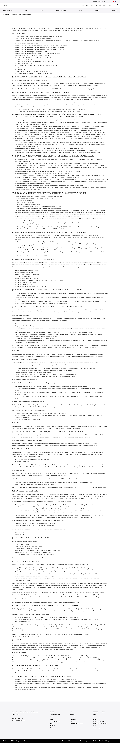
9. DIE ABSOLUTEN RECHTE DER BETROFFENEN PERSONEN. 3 (32, 55)
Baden (80, 10)
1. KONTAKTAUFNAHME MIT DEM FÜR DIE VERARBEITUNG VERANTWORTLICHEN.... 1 (39, 37)
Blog (87, 5)
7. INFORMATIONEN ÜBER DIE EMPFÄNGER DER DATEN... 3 (31, 51)
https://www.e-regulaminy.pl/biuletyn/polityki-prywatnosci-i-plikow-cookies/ (63, 662)
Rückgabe (73, 719)
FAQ (100, 5)
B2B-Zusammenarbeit (99, 721)
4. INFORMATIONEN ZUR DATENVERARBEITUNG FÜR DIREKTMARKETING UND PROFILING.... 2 (41, 45)
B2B (96, 5)
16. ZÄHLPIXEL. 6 (20, 69)
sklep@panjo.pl (20, 720)
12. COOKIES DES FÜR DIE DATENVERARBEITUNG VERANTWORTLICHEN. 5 (36, 61)
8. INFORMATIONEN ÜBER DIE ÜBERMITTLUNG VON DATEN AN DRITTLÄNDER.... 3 (38, 53)
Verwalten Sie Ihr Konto (76, 723)
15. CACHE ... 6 (19, 67)
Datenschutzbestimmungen (70, 741)
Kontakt (104, 5)
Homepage (6, 14)
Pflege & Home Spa (61, 10)
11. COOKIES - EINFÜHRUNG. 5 (23, 59)
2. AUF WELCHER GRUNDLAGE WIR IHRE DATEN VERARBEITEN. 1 (33, 39)
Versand (72, 717)
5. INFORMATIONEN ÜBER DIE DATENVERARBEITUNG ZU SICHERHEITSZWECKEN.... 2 (39, 47)
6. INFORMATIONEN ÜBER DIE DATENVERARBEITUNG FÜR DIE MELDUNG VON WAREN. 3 (40, 49)
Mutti (26, 10)
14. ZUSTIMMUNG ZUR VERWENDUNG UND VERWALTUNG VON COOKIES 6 (36, 65)
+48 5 (15, 718)
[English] (116, 1)
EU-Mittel (109, 5)
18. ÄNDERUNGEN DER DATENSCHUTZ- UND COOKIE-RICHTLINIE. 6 (34, 73)
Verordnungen (97, 728)
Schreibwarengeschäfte (99, 723)
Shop (83, 5)
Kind (42, 10)
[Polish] (114, 1)
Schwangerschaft (8, 10)
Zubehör (96, 10)
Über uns (91, 5)
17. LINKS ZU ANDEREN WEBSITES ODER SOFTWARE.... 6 (31, 71)
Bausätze (114, 10)
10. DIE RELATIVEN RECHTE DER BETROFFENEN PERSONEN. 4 (33, 57)
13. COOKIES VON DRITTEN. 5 (23, 63)
